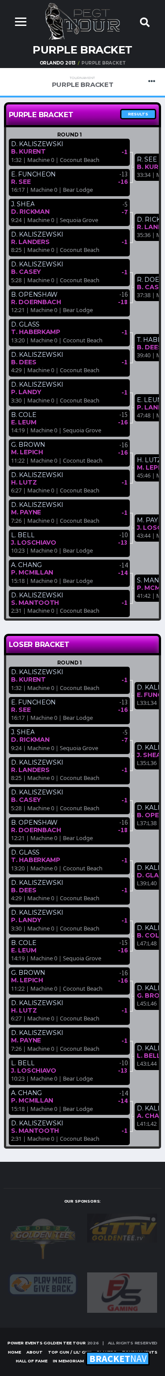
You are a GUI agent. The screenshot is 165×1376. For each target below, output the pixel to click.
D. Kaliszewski (37, 144)
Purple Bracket (83, 82)
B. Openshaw (34, 294)
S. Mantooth (35, 603)
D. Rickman (30, 212)
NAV (118, 1358)
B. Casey (26, 272)
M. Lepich (27, 452)
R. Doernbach (36, 302)
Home (14, 1352)
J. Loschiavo (33, 542)
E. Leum (23, 422)
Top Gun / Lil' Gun (70, 1352)
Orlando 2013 (58, 63)
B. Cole (23, 415)
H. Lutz (24, 482)
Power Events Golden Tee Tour (46, 1342)
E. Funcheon (33, 174)
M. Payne (26, 512)
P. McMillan (32, 572)
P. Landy (26, 392)
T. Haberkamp (35, 332)
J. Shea (22, 204)
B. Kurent (28, 151)
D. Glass (25, 324)
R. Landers (30, 242)
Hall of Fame (32, 1360)
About (34, 1352)
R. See (20, 182)
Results (138, 113)
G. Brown (28, 445)
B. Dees (23, 362)
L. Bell (22, 535)
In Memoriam (68, 1360)
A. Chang (26, 565)
